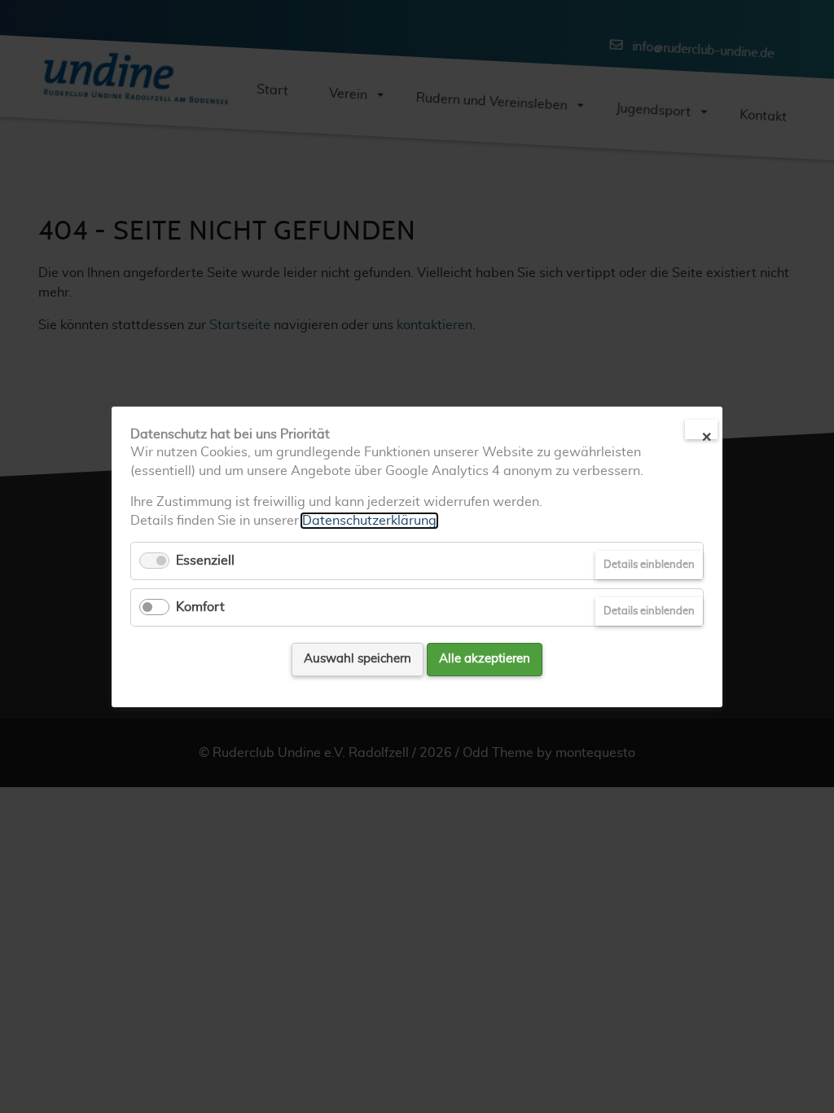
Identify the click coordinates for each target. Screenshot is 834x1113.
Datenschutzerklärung (369, 519)
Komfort (200, 607)
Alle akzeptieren (484, 659)
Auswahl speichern (357, 659)
